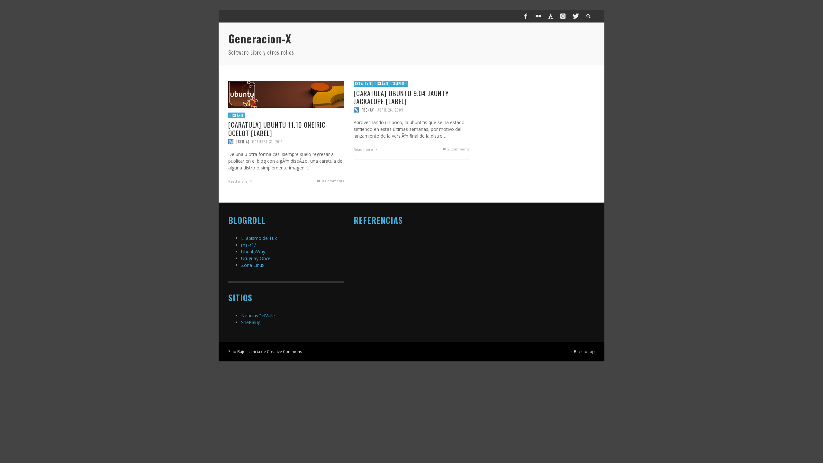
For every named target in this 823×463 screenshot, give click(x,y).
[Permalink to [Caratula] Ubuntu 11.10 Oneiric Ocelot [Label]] (286, 94)
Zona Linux (252, 265)
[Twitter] (575, 16)
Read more (238, 181)
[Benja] (242, 141)
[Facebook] (526, 16)
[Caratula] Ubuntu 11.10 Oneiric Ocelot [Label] (277, 129)
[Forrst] (551, 16)
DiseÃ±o (236, 115)
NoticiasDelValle (258, 316)
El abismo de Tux (259, 238)
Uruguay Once (256, 258)
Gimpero (399, 83)
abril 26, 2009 (390, 110)
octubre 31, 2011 (267, 141)
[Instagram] (563, 16)
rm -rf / (248, 245)
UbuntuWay (253, 252)
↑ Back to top (583, 351)
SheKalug (250, 322)
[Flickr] (538, 16)
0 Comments (332, 180)
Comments (458, 149)
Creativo (363, 83)
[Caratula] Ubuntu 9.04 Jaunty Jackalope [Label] (401, 97)
